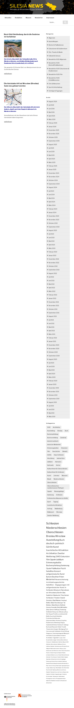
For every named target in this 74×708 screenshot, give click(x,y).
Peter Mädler (58, 667)
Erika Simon (67, 650)
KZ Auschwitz (54, 659)
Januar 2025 (52, 169)
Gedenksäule (61, 676)
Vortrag (49, 508)
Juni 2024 (52, 194)
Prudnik (64, 627)
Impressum (50, 17)
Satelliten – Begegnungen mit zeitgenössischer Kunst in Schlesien (57, 587)
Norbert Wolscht (61, 657)
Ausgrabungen (58, 674)
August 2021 (53, 316)
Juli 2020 (51, 363)
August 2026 (53, 101)
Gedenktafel (49, 625)
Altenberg (57, 622)
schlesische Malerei (50, 655)
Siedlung (55, 669)
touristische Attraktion (54, 505)
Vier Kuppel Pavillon (52, 614)
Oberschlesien (52, 482)
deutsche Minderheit (54, 444)
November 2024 (54, 176)
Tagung (55, 501)
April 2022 (52, 287)
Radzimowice (50, 622)
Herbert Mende (61, 655)
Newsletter (39, 17)
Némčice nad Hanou (61, 669)
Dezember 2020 (54, 345)
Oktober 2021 (53, 309)
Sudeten (49, 595)
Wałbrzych (50, 512)
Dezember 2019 (54, 388)
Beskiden (59, 616)
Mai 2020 (52, 370)
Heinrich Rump (52, 665)
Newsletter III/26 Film (56, 74)
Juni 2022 (51, 280)
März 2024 (52, 205)
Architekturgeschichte (55, 582)
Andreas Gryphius (61, 620)
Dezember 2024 (54, 173)
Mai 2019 (51, 413)
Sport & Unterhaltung (55, 87)
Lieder (61, 637)
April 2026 (52, 116)
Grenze (48, 607)
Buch (66, 431)
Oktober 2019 (53, 395)
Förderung (48, 661)
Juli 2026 (51, 105)
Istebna (48, 646)
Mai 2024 (52, 198)
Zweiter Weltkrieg (53, 515)
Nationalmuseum (54, 648)
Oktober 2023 (53, 223)
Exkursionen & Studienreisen (58, 48)
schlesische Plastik (61, 652)
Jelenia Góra (60, 458)
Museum (64, 475)
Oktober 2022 (53, 266)
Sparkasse (64, 665)
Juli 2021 (51, 320)
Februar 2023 (53, 252)
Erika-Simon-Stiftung (53, 610)
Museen (28, 17)
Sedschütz (48, 680)
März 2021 (52, 334)
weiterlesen (8, 73)
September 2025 (54, 141)
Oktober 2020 (53, 352)
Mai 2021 (51, 327)
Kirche (58, 465)
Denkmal (63, 437)
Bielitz (48, 616)
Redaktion (18, 17)
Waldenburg (58, 508)
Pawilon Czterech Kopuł (51, 652)
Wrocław (59, 512)
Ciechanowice (58, 646)
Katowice (58, 462)
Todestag (63, 610)
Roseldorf (48, 672)
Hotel (62, 631)
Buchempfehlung (52, 434)
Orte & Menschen (54, 83)
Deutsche (48, 650)
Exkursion (64, 448)
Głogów (56, 629)
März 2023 (52, 248)
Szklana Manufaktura (62, 640)
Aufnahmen (49, 682)
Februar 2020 (53, 381)
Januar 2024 (52, 212)
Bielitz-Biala (50, 603)
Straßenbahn (55, 642)
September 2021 (54, 313)
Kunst (49, 475)
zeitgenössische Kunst (55, 574)
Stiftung (66, 631)
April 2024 (52, 202)
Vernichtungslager (61, 659)
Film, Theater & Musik (56, 52)
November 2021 (54, 305)
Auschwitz (53, 616)
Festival (63, 600)
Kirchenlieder (49, 676)
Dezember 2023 (54, 216)
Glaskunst (57, 595)
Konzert (57, 571)
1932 (64, 637)
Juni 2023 (51, 237)
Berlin (59, 593)
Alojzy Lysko (63, 648)
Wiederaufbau (63, 612)
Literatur (56, 475)
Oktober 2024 (53, 180)
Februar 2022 (53, 295)
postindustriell (62, 614)
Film (48, 451)
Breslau (59, 431)
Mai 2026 (52, 112)
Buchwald (49, 627)
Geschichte (56, 451)
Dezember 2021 (54, 302)
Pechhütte (66, 667)
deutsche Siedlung (62, 661)
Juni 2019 (51, 409)
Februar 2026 (53, 123)
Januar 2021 (52, 341)
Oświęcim (48, 642)
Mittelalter (63, 607)
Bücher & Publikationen (56, 45)
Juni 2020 (52, 366)
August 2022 (53, 273)
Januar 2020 (52, 384)
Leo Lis (56, 655)
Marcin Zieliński (60, 605)
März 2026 (52, 119)
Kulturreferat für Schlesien (55, 472)
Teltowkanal (55, 676)
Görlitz (49, 455)
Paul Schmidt (49, 669)
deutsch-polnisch (52, 441)
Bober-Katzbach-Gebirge (61, 625)
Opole (48, 568)
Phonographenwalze (60, 678)
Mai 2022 (51, 284)
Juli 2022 (51, 277)
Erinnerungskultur (53, 448)
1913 (63, 667)
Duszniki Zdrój (55, 607)
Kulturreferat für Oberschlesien (57, 468)
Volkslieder (57, 631)
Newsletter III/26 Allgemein (57, 59)
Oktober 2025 (53, 137)
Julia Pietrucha (54, 650)
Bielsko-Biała (50, 605)
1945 (48, 427)
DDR (67, 642)
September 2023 (54, 227)
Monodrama (54, 644)
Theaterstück (50, 629)
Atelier (59, 627)
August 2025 (53, 144)
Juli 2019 (51, 406)
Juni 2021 (51, 323)
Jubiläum (50, 462)
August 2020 (53, 359)
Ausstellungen (53, 41)
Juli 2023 (51, 234)
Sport (49, 501)
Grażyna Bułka (56, 635)
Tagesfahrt (56, 637)
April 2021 (52, 330)
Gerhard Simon (54, 661)
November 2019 (54, 391)
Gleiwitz (64, 451)
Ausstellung (51, 431)
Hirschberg (50, 458)
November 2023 (54, 219)
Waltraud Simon (62, 644)
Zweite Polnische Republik (52, 663)
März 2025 (52, 162)
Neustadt (54, 627)
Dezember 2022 (54, 259)
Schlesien (59, 495)
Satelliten (50, 571)
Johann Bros (61, 650)
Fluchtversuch (54, 657)
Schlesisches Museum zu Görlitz (57, 498)
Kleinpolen (55, 612)
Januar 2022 (52, 298)
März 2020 (52, 377)
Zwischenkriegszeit (58, 633)
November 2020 (54, 348)
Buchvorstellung (52, 437)
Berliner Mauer (62, 642)
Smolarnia (58, 680)
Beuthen (55, 577)
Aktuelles (8, 17)
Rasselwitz (53, 680)
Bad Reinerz (57, 600)
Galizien (52, 646)
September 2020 (54, 356)
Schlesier (49, 612)
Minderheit (50, 579)
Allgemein (52, 38)
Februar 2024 (53, 209)
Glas (63, 593)
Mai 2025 (52, 155)
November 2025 (54, 133)
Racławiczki (64, 680)
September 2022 (54, 270)
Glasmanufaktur (51, 620)
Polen (61, 577)
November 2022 (54, 262)
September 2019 (54, 398)
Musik (49, 479)
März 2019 (52, 416)
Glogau (62, 622)
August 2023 (53, 230)
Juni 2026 (52, 108)
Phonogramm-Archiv (51, 678)
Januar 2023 (52, 255)
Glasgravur (49, 633)
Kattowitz (50, 465)
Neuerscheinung (61, 579)
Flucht (63, 568)
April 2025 (52, 159)
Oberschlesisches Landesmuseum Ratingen (55, 487)
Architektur (56, 427)
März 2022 (52, 291)
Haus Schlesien (59, 455)
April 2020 (52, 373)
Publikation (55, 568)
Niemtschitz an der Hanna (57, 672)
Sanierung (50, 495)
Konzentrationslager (51, 640)
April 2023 (52, 245)
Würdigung (62, 629)
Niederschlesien (59, 479)
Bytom (49, 577)
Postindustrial (50, 618)
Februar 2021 (53, 338)
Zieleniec (48, 644)
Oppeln (49, 491)
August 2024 (53, 187)
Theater (57, 598)
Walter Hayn (53, 667)
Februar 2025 (53, 166)
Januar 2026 (52, 126)
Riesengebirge (59, 491)
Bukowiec (57, 618)
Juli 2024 (51, 191)
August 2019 (53, 402)
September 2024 (54, 184)
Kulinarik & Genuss (55, 56)
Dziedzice (64, 674)
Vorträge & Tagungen (55, 91)
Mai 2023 (51, 241)
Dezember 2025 (54, 130)
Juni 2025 (52, 151)
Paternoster (58, 665)
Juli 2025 (51, 148)
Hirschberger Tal (59, 603)
